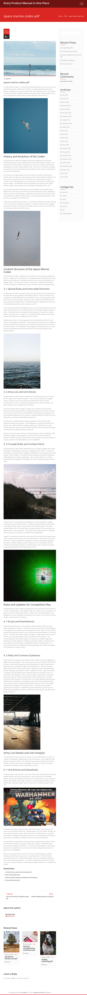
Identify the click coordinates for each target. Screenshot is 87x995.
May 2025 (65, 138)
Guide (64, 199)
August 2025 (65, 127)
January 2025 (66, 152)
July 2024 (64, 173)
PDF (65, 16)
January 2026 (66, 109)
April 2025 (65, 141)
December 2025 (66, 113)
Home (60, 16)
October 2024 (66, 162)
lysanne (8, 78)
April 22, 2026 (28, 944)
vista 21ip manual (67, 64)
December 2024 (66, 155)
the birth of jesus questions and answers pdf (18, 872)
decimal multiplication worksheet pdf (29, 948)
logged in (14, 978)
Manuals (64, 206)
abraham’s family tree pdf (11, 958)
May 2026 (65, 95)
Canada (64, 196)
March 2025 (65, 145)
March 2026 (65, 102)
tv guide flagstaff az (67, 48)
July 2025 (64, 130)
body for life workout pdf (12, 874)
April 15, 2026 (46, 957)
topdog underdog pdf (47, 960)
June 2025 (65, 134)
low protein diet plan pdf (12, 880)
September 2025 (67, 123)
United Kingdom (67, 213)
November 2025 (66, 116)
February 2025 (66, 148)
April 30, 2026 (9, 954)
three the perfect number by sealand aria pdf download (21, 877)
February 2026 (66, 105)
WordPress (24, 992)
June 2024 (65, 177)
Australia (64, 192)
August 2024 (65, 170)
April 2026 (65, 98)
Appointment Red (39, 992)
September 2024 (67, 166)
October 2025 (66, 120)
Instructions (65, 203)
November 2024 (66, 159)
